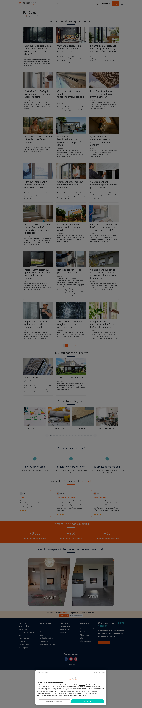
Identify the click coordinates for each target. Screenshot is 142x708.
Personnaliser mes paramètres (54, 701)
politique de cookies (80, 695)
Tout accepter (88, 701)
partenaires (82, 684)
